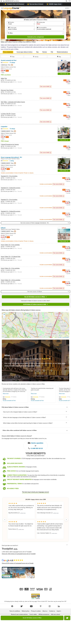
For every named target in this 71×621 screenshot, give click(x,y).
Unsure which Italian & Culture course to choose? (17, 436)
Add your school (55, 614)
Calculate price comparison (35, 37)
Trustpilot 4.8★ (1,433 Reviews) (15, 4)
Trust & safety (33, 614)
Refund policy (25, 611)
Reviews (44, 52)
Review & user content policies (19, 614)
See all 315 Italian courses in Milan (34, 296)
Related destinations (62, 52)
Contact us (52, 611)
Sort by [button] (36, 56)
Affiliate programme (44, 614)
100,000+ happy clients (55, 4)
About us (45, 611)
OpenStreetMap (66, 337)
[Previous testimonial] (4, 519)
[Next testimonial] (66, 519)
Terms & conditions (15, 611)
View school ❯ (64, 73)
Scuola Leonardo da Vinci (9, 400)
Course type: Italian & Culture (24, 52)
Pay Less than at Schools (36, 4)
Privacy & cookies (36, 611)
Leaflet (60, 337)
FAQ (52, 52)
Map (37, 52)
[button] (1, 1)
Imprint (59, 611)
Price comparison (8, 52)
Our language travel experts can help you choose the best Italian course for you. (24, 438)
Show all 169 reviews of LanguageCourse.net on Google (17, 563)
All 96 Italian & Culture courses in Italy (34, 304)
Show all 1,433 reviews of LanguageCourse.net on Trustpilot (19, 553)
